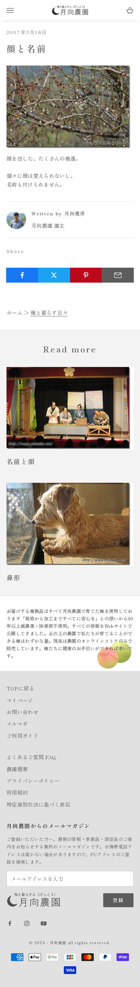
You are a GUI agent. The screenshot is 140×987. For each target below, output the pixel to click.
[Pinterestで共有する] (86, 275)
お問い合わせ (22, 712)
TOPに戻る (20, 688)
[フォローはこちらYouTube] (43, 923)
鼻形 (14, 577)
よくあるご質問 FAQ (31, 757)
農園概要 (17, 769)
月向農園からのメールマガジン (49, 826)
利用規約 (17, 792)
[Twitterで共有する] (54, 275)
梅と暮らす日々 (49, 312)
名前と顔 (21, 461)
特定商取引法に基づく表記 (38, 804)
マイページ (20, 700)
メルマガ (17, 723)
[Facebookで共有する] (22, 275)
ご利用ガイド (22, 735)
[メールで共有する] (117, 275)
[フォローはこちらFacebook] (10, 923)
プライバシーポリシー (33, 781)
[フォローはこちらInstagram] (26, 923)
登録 (118, 899)
